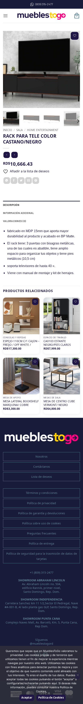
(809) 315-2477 (44, 4)
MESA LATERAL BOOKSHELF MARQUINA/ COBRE (21, 402)
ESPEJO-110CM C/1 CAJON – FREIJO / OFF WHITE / (21, 342)
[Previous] (9, 69)
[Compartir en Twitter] (21, 180)
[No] (77, 676)
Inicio (7, 130)
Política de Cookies (51, 697)
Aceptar (26, 697)
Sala (19, 130)
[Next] (73, 69)
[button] (5, 16)
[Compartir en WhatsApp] (6, 180)
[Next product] (6, 155)
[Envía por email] (28, 180)
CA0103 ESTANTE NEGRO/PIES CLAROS (57, 342)
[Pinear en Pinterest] (35, 180)
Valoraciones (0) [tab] (14, 221)
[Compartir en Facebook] (14, 180)
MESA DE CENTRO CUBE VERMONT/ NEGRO (59, 402)
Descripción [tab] (11, 204)
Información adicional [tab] (18, 213)
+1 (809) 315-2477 (41, 572)
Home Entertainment (42, 130)
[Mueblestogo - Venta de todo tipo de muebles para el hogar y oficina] (41, 15)
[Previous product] (14, 155)
